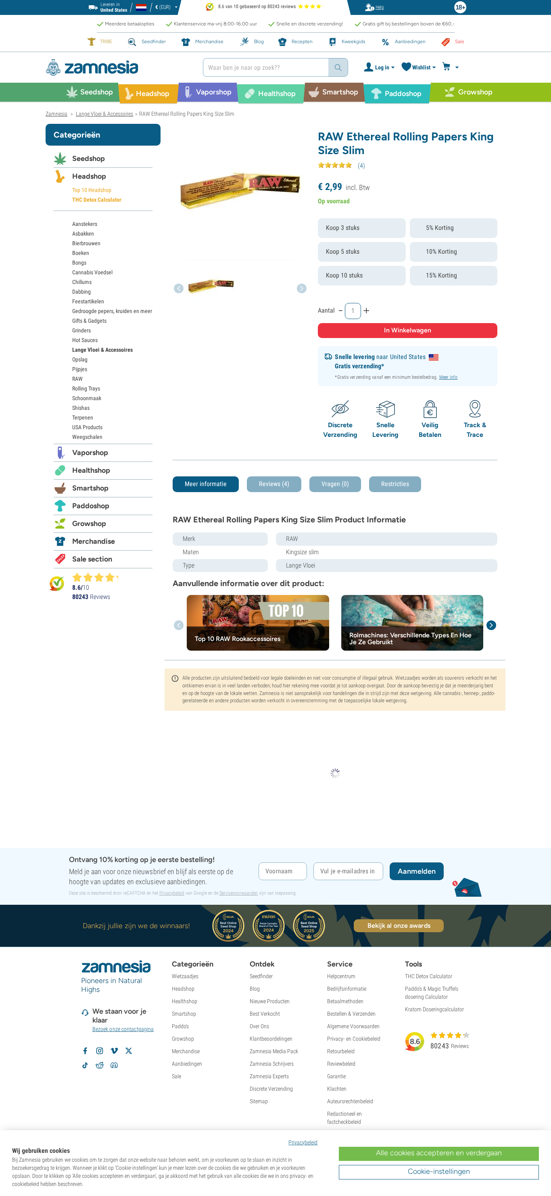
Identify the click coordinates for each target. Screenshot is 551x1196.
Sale (176, 1076)
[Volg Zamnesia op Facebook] (85, 1051)
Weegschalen (87, 437)
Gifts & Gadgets (89, 320)
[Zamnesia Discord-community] (114, 1065)
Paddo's (180, 1026)
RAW (77, 379)
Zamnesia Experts (269, 1076)
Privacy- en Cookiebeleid (353, 1038)
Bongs (79, 262)
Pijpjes (79, 369)
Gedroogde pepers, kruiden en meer (112, 311)
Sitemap (259, 1101)
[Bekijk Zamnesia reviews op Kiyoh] (57, 583)
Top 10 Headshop (91, 190)
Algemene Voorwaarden (353, 1026)
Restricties (395, 484)
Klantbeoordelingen (271, 1038)
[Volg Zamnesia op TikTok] (85, 1065)
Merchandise (93, 541)
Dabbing (81, 291)
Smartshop (90, 488)
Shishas (81, 408)
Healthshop (91, 470)
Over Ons (259, 1026)
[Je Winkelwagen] (451, 67)
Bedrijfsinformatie (346, 988)
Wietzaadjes (185, 976)
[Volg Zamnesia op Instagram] (100, 1051)
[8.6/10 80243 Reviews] (98, 577)
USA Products (87, 427)
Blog (255, 988)
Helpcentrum (341, 976)
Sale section (92, 559)
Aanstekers (84, 224)
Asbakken (83, 233)
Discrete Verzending (271, 1088)
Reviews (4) (274, 484)
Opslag (80, 359)
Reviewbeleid (341, 1063)
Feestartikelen (88, 301)
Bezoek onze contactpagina (123, 1029)
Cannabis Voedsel (92, 272)
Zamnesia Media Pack (274, 1051)
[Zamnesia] (118, 67)
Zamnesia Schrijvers (272, 1063)
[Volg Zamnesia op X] (129, 1051)
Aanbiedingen (187, 1063)
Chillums (82, 282)
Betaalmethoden (345, 1001)
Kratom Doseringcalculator (434, 1009)
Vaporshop (90, 452)
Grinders (81, 330)
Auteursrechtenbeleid (350, 1101)
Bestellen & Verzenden (351, 1013)
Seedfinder (261, 976)
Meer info (448, 377)
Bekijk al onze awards (398, 925)
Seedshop (88, 158)
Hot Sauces (85, 340)
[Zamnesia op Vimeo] (114, 1051)
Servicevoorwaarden (238, 893)
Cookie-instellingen (439, 1171)
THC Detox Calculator (96, 199)
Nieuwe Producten (270, 1001)
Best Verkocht (265, 1013)
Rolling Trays (86, 388)
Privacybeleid (171, 893)
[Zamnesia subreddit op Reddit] (100, 1065)
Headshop (89, 176)
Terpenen (82, 417)
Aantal (326, 310)
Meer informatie (206, 484)
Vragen (335, 484)
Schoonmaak (86, 398)
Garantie (336, 1076)
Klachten (336, 1088)
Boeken (80, 253)
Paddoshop (90, 505)
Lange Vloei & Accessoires (102, 349)
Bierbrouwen (86, 243)
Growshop (89, 523)
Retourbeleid (341, 1051)
